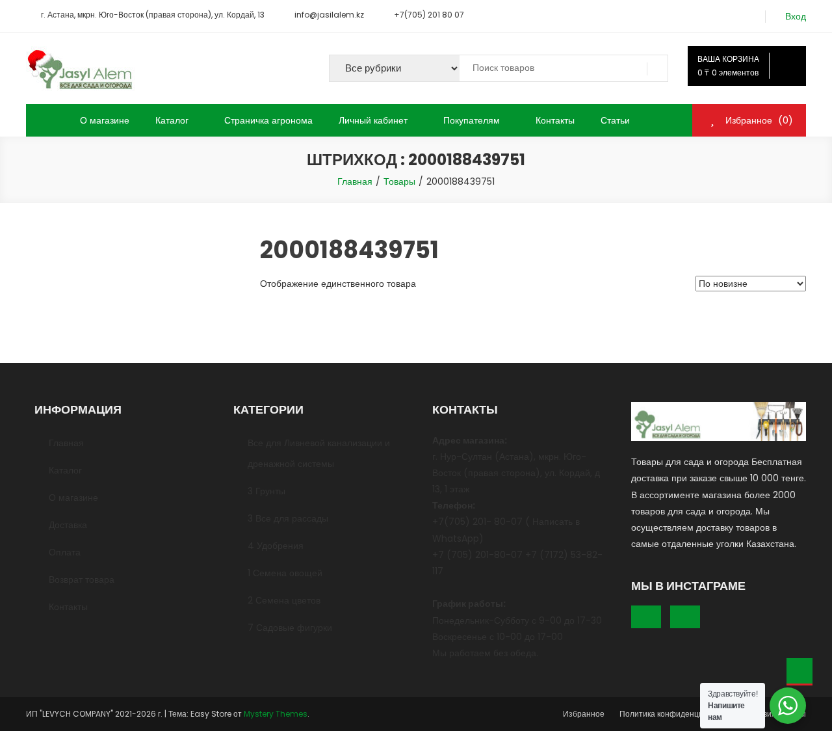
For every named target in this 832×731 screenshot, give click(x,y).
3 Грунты (266, 491)
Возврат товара (81, 579)
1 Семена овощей (285, 572)
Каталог (171, 120)
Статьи (615, 120)
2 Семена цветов (284, 600)
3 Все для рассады (288, 518)
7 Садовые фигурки (290, 627)
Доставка (68, 524)
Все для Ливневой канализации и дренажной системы (319, 453)
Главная (66, 442)
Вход (795, 16)
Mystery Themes (275, 713)
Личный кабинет (373, 120)
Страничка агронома (268, 120)
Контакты (555, 120)
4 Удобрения (276, 545)
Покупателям (471, 120)
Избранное (583, 713)
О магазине (104, 120)
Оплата (65, 552)
